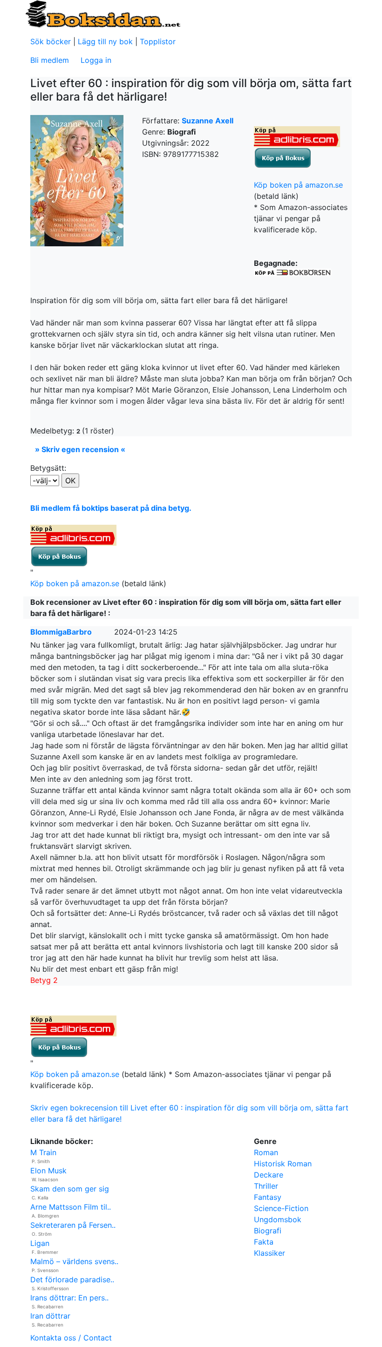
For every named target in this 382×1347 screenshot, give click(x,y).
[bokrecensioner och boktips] (102, 13)
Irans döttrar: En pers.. (69, 1297)
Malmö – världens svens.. (74, 1261)
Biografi (267, 1230)
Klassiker (269, 1253)
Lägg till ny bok (105, 41)
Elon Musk (48, 1170)
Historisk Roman (283, 1163)
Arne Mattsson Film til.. (70, 1207)
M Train (43, 1152)
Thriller (266, 1186)
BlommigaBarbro (61, 631)
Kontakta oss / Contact (71, 1337)
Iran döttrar (50, 1315)
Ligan (39, 1243)
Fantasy (267, 1197)
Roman (266, 1152)
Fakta (263, 1241)
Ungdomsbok (277, 1219)
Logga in (96, 60)
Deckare (268, 1174)
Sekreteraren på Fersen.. (73, 1225)
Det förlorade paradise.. (72, 1279)
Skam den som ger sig (69, 1188)
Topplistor (158, 41)
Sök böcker (50, 41)
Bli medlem (49, 60)
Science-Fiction (281, 1208)
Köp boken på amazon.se (298, 185)
